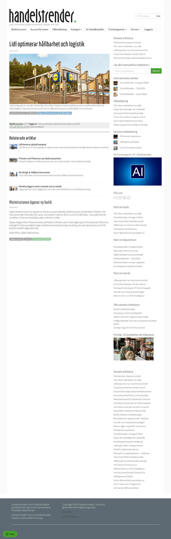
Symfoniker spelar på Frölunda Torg (129, 410)
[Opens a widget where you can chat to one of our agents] (10, 534)
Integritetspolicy (70, 516)
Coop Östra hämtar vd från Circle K (130, 54)
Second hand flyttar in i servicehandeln (131, 395)
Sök (158, 16)
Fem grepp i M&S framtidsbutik (128, 313)
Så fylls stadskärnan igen (124, 309)
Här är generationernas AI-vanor (128, 120)
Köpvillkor (67, 512)
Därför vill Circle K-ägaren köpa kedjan (131, 316)
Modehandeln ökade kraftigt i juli (128, 441)
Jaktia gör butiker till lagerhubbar (128, 445)
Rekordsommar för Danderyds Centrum (132, 399)
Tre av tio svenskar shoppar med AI (129, 117)
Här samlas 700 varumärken (126, 488)
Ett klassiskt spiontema (130, 136)
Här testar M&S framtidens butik (128, 113)
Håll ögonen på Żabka (129, 141)
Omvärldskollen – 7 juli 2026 (132, 88)
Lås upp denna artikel (19, 126)
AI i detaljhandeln (95, 29)
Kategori (75, 29)
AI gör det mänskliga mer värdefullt (129, 109)
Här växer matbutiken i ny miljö (127, 46)
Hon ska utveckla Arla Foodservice (129, 472)
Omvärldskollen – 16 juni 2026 (133, 94)
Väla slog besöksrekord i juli (126, 250)
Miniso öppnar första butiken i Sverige (131, 124)
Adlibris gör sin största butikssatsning (130, 225)
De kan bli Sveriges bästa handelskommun (132, 58)
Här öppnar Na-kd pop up (125, 229)
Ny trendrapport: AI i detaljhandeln (132, 154)
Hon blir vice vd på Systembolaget (129, 292)
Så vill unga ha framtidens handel (128, 266)
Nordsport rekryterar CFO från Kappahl (132, 288)
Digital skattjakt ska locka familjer (128, 254)
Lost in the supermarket (130, 147)
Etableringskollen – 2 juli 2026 (127, 258)
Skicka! (156, 70)
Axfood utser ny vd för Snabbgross (129, 295)
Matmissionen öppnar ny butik (127, 42)
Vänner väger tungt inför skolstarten (130, 426)
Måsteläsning (60, 29)
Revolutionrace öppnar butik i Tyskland (131, 418)
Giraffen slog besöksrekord (126, 449)
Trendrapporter (116, 29)
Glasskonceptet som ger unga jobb (129, 262)
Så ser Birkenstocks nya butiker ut (129, 232)
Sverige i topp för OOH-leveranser (129, 327)
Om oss (135, 29)
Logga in (148, 29)
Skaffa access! (18, 29)
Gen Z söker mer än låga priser (127, 484)
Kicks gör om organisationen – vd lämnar (132, 453)
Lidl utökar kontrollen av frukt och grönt (131, 407)
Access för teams (39, 29)
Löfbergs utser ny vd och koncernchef (131, 50)
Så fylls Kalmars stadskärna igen (128, 414)
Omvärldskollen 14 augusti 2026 (134, 82)
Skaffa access (16, 123)
